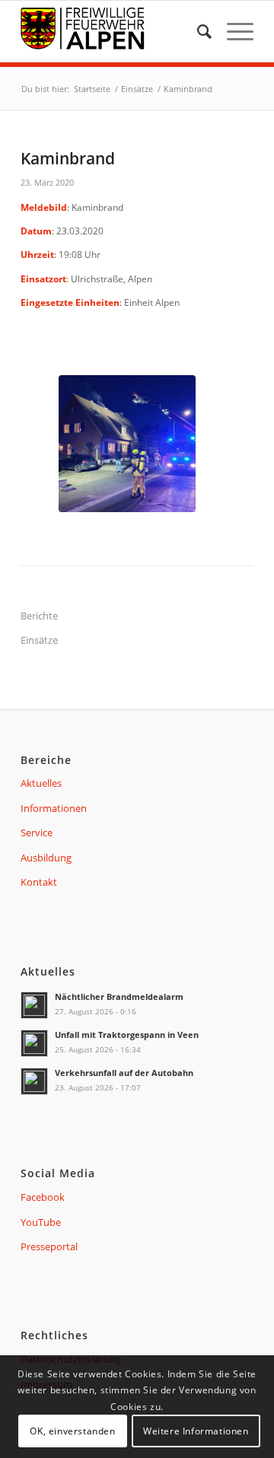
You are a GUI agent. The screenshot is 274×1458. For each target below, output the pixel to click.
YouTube (41, 1222)
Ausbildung (46, 857)
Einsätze (39, 640)
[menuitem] (197, 31)
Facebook (43, 1197)
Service (37, 832)
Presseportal (49, 1246)
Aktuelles (41, 783)
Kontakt (39, 882)
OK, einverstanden (72, 1431)
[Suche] (197, 31)
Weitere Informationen (196, 1431)
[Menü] (232, 31)
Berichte (39, 615)
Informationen (54, 808)
